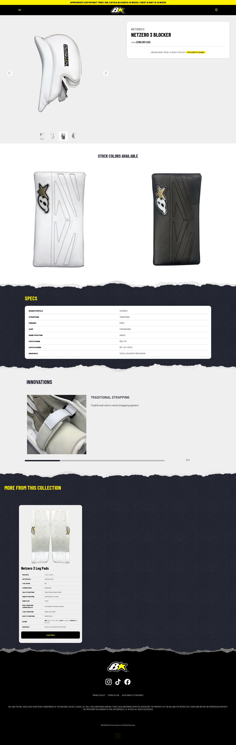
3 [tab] (112, 460)
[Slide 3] (74, 136)
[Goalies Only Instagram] (109, 682)
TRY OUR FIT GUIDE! (195, 52)
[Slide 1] (53, 136)
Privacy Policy (99, 695)
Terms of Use (113, 695)
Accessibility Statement (132, 695)
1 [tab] (42, 460)
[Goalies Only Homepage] (118, 9)
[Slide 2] (63, 136)
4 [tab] (147, 460)
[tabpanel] (118, 424)
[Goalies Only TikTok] (118, 682)
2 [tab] (77, 460)
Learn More (50, 635)
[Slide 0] (42, 136)
